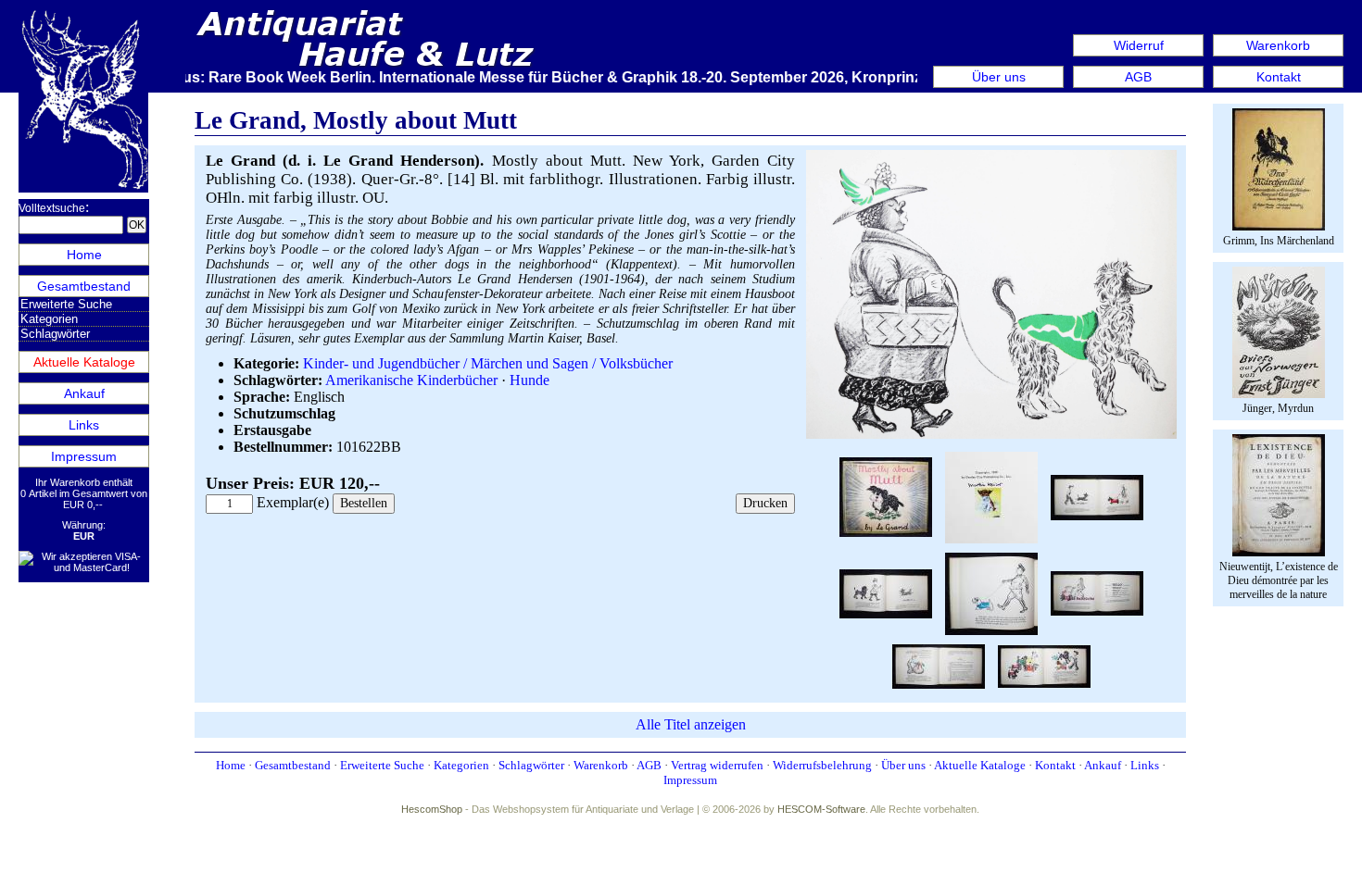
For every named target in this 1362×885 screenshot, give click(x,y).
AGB (1138, 76)
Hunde (529, 380)
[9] (1044, 664)
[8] (939, 664)
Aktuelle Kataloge (84, 362)
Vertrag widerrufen (717, 765)
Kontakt (1278, 76)
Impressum (84, 456)
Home (84, 254)
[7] (1097, 592)
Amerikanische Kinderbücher (411, 380)
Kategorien (49, 319)
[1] (991, 435)
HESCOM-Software (821, 809)
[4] (1097, 496)
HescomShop (431, 809)
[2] (886, 496)
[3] (991, 496)
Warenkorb (1278, 45)
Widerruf (1139, 45)
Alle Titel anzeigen (691, 724)
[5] (886, 592)
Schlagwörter (55, 334)
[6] (991, 592)
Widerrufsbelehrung (822, 765)
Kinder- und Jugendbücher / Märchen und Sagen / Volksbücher (488, 363)
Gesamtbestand (84, 286)
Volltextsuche (52, 208)
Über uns (999, 76)
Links (84, 425)
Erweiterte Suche (66, 304)
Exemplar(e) (293, 502)
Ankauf (84, 393)
